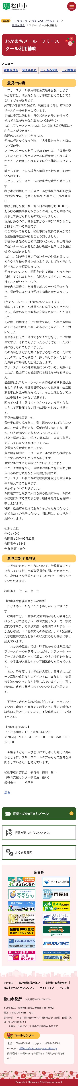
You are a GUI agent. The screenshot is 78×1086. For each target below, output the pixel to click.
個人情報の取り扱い (29, 982)
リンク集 (64, 987)
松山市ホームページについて (19, 987)
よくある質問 (23, 852)
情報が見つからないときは (32, 832)
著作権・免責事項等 (56, 982)
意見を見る (18, 25)
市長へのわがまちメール (45, 21)
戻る (7, 792)
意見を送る (11, 70)
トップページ (19, 21)
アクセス (8, 982)
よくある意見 (49, 70)
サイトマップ (47, 987)
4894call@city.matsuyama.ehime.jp (38, 1048)
